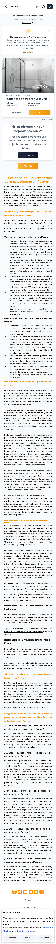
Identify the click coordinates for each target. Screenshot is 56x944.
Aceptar (45, 938)
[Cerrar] (50, 30)
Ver (39, 112)
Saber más (11, 938)
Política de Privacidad (24, 930)
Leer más (27, 52)
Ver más (28, 166)
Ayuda (28, 900)
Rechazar (28, 938)
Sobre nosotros (28, 907)
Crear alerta (28, 155)
